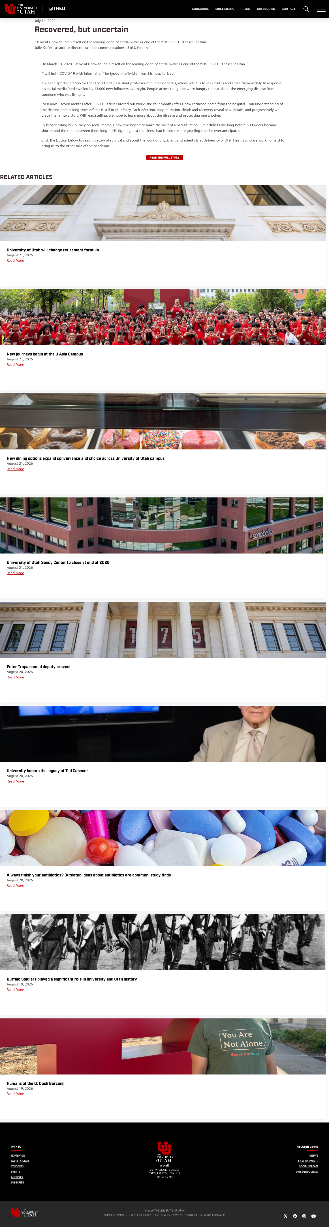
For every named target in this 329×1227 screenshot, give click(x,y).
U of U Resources (307, 1171)
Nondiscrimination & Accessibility (127, 1215)
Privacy (176, 1215)
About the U (193, 1215)
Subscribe (200, 9)
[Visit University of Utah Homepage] (21, 9)
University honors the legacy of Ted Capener (47, 771)
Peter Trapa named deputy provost (39, 666)
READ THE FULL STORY (164, 157)
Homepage (18, 1155)
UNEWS (313, 1155)
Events (15, 1171)
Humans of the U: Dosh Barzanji (35, 1083)
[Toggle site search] (306, 9)
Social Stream (308, 1166)
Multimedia (224, 9)
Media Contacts (214, 1215)
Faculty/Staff (20, 1161)
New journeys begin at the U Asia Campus (45, 354)
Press (245, 9)
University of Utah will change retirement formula (53, 250)
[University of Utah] (31, 1212)
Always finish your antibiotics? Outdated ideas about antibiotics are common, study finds (89, 875)
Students (17, 1166)
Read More (15, 260)
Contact (288, 9)
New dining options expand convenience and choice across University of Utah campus (85, 458)
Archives (17, 1177)
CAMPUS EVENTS (308, 1161)
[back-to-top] (323, 1218)
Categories (266, 9)
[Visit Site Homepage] (164, 1161)
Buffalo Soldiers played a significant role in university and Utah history (72, 979)
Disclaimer (161, 1215)
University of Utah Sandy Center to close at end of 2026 (58, 562)
